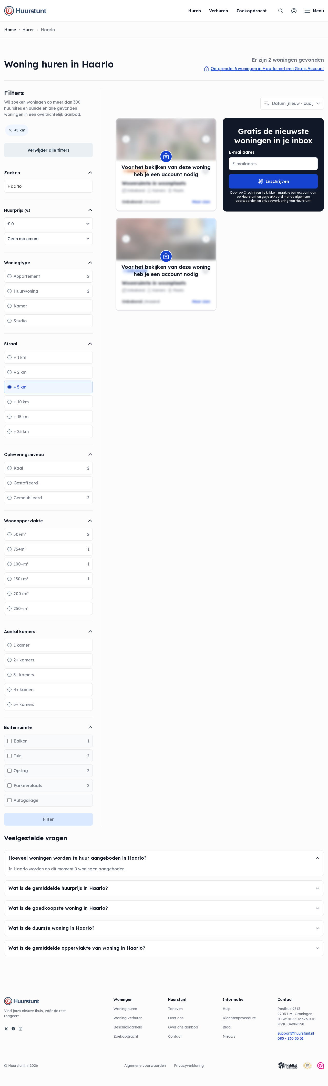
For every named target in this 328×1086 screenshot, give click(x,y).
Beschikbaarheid (128, 1027)
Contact (175, 1036)
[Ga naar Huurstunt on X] (6, 1029)
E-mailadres (241, 152)
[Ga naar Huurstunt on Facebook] (13, 1029)
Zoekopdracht (126, 1036)
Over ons (175, 1018)
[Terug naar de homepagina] (25, 11)
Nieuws (229, 1036)
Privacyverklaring (189, 1065)
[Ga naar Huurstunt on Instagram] (20, 1029)
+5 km (19, 130)
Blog (227, 1027)
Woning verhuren (128, 1018)
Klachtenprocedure (239, 1018)
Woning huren (125, 1008)
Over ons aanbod (183, 1027)
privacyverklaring (275, 201)
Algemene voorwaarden (145, 1065)
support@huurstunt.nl (296, 1033)
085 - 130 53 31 (291, 1038)
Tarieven (175, 1008)
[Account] (294, 11)
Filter (48, 819)
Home (10, 29)
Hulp (227, 1008)
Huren (28, 29)
